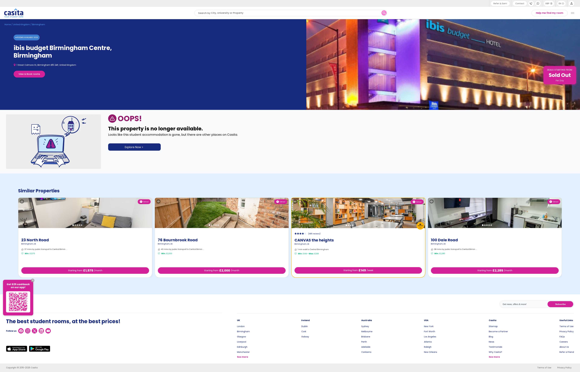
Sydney (365, 326)
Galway (305, 336)
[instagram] (27, 330)
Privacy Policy (566, 331)
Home (8, 24)
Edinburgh (242, 346)
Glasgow (241, 336)
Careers (563, 341)
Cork (303, 331)
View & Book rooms (29, 74)
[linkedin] (41, 330)
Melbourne (366, 331)
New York (428, 326)
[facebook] (21, 330)
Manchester (243, 352)
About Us (564, 346)
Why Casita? (495, 352)
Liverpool (241, 341)
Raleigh (428, 346)
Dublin (304, 326)
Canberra (366, 352)
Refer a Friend (566, 352)
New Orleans (430, 352)
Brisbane (365, 336)
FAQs (562, 336)
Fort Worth (429, 331)
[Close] (32, 280)
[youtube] (48, 330)
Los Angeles (430, 336)
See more (242, 356)
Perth (364, 341)
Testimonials (495, 346)
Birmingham (243, 331)
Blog (491, 336)
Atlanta (428, 341)
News (491, 341)
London (241, 326)
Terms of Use (566, 326)
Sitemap (493, 326)
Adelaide (365, 346)
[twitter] (34, 330)
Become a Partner (498, 331)
